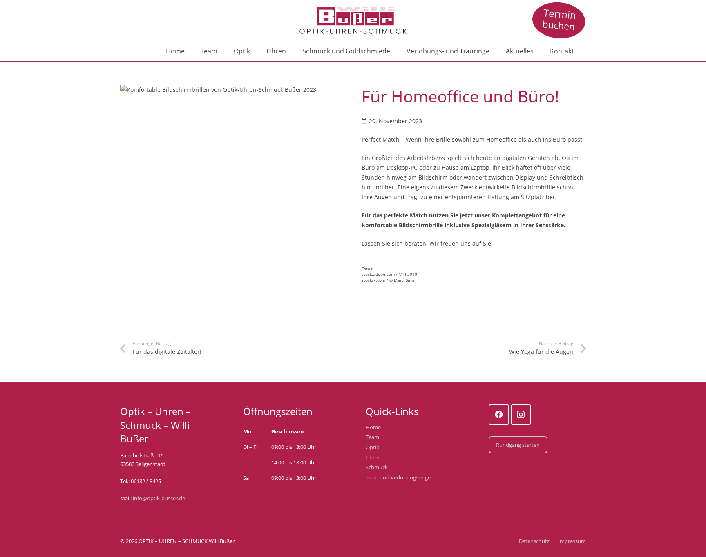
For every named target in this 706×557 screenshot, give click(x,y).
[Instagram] (521, 414)
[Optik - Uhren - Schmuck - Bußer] (353, 20)
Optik (372, 447)
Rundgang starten (518, 445)
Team (372, 437)
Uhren (373, 457)
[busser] (559, 20)
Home (373, 427)
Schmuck (377, 467)
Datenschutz (534, 541)
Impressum (572, 541)
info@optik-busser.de (159, 498)
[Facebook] (499, 414)
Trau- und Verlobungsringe (398, 477)
